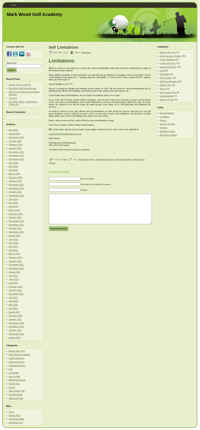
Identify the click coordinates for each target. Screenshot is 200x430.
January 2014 (15, 217)
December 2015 (16, 152)
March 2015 (14, 174)
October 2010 (15, 330)
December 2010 (16, 323)
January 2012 (15, 290)
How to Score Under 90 (20, 84)
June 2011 (13, 301)
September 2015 (16, 159)
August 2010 (14, 337)
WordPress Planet (168, 135)
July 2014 (13, 199)
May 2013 (13, 246)
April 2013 (13, 250)
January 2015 (15, 181)
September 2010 (16, 334)
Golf (10, 369)
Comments (16, 419)
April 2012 (13, 283)
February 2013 (16, 257)
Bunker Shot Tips (17, 351)
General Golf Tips (17, 365)
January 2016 (15, 148)
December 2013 (16, 221)
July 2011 (13, 297)
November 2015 (16, 155)
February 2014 (16, 214)
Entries (14, 415)
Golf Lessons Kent (123, 159)
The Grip (13, 98)
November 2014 (16, 188)
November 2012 (16, 268)
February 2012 (16, 286)
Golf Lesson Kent (86, 159)
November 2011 (16, 294)
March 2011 (14, 312)
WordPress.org (16, 422)
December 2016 (16, 137)
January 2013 (15, 261)
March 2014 (14, 210)
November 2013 (16, 225)
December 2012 (16, 264)
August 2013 (14, 235)
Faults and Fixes (16, 362)
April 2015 (13, 170)
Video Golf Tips (16, 398)
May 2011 (13, 305)
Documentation (167, 113)
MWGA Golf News (17, 380)
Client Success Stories (19, 354)
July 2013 (13, 239)
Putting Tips (14, 384)
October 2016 (15, 141)
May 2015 (13, 166)
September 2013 (16, 232)
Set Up (12, 387)
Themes (163, 127)
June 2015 (14, 163)
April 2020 (13, 130)
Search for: (11, 63)
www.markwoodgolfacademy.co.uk (65, 134)
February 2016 (16, 144)
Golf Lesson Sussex (105, 159)
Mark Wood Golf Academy (34, 14)
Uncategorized (15, 394)
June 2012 (14, 279)
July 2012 (13, 276)
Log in (11, 412)
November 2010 (16, 326)
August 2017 (14, 134)
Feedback (164, 117)
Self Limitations (63, 47)
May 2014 (13, 203)
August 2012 (14, 272)
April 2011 (13, 308)
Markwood (86, 52)
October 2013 (15, 228)
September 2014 (16, 195)
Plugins (163, 120)
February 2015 (16, 177)
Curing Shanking (16, 358)
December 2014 (16, 184)
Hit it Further (14, 376)
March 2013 (14, 254)
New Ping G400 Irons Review (22, 88)
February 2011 (15, 315)
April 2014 (13, 206)
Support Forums (167, 124)
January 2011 (15, 319)
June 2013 (14, 243)
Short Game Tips (17, 391)
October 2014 (15, 192)
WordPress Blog (167, 131)
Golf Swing (14, 373)
